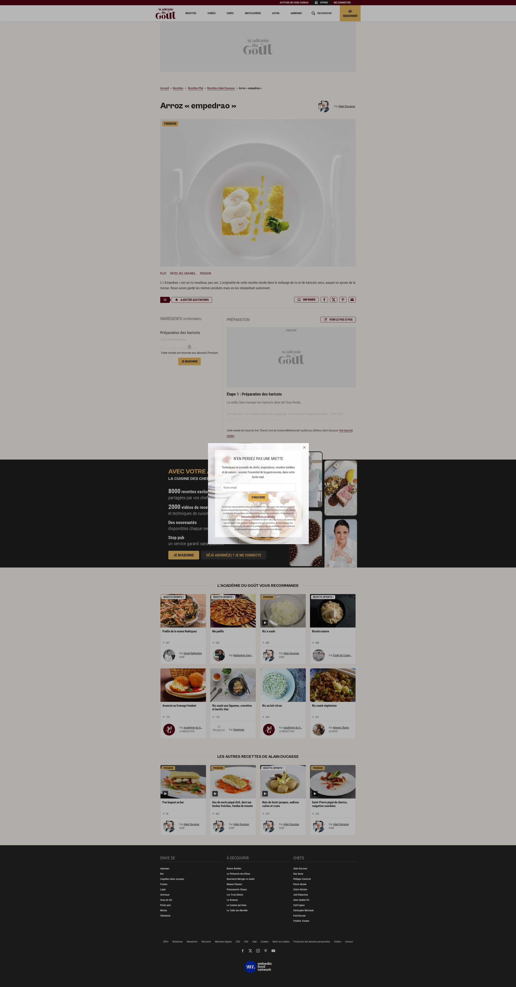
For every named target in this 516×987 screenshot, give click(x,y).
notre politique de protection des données (258, 516)
